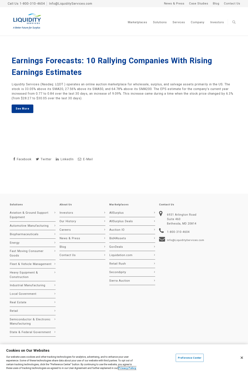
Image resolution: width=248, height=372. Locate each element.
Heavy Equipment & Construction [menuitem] (24, 275)
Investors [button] (217, 22)
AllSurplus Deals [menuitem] (121, 221)
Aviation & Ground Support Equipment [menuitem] (29, 215)
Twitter (46, 159)
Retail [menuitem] (14, 311)
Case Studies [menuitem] (198, 3)
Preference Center (190, 357)
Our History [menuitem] (67, 221)
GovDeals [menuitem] (116, 247)
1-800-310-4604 (32, 3)
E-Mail (87, 159)
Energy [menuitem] (15, 242)
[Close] (242, 357)
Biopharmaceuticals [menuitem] (24, 234)
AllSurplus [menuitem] (116, 212)
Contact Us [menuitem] (232, 3)
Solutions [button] (160, 22)
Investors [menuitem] (66, 212)
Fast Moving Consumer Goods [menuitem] (27, 253)
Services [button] (179, 22)
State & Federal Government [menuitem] (30, 332)
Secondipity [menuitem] (117, 272)
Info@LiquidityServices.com (70, 3)
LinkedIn (66, 159)
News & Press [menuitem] (174, 3)
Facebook (24, 159)
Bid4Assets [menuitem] (117, 238)
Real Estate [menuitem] (18, 302)
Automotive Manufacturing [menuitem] (29, 225)
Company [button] (197, 22)
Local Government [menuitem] (23, 294)
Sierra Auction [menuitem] (119, 280)
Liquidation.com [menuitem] (121, 255)
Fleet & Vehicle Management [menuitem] (31, 264)
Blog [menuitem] (216, 3)
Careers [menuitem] (65, 229)
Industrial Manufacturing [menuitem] (27, 285)
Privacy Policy (127, 368)
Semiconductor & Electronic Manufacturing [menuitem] (30, 322)
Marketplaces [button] (137, 22)
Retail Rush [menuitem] (117, 263)
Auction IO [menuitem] (117, 229)
